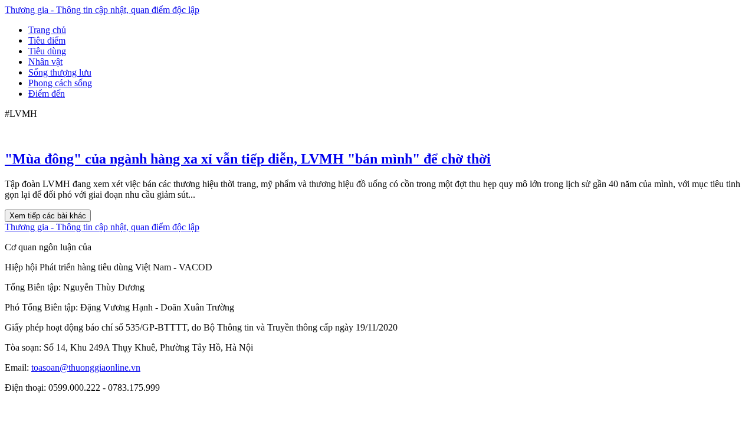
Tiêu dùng (47, 51)
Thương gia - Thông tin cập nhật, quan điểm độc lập (102, 10)
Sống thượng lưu (59, 72)
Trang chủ (47, 30)
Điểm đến (46, 94)
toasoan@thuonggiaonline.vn (85, 367)
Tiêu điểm (46, 40)
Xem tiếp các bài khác (47, 215)
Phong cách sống (60, 83)
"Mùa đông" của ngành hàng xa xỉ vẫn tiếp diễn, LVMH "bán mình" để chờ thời (248, 158)
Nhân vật (45, 62)
